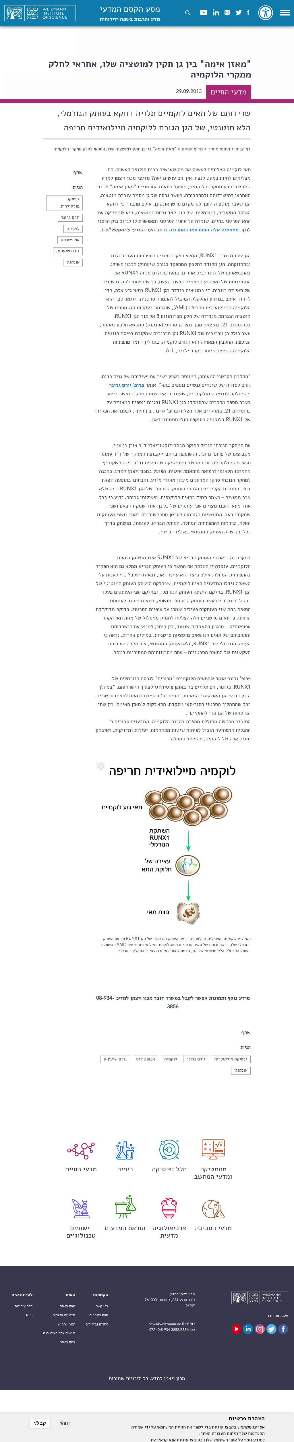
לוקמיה (73, 229)
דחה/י (65, 1423)
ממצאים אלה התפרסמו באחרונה (204, 230)
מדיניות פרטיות (64, 1315)
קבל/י (40, 1423)
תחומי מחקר (219, 149)
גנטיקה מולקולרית (230, 1059)
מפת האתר (67, 1306)
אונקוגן (73, 262)
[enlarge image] (100, 766)
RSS (29, 1315)
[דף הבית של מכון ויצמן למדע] (40, 13)
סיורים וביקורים (97, 1324)
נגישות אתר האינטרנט (59, 1333)
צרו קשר (102, 1306)
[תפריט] (285, 13)
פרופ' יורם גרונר (126, 385)
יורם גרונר (70, 217)
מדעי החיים (192, 149)
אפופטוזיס (70, 240)
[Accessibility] (265, 12)
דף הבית (243, 149)
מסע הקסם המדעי (130, 13)
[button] (187, 12)
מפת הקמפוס (98, 1315)
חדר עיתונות (23, 1306)
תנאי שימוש (66, 1324)
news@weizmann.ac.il (166, 1324)
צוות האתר (67, 1342)
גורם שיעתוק (68, 251)
